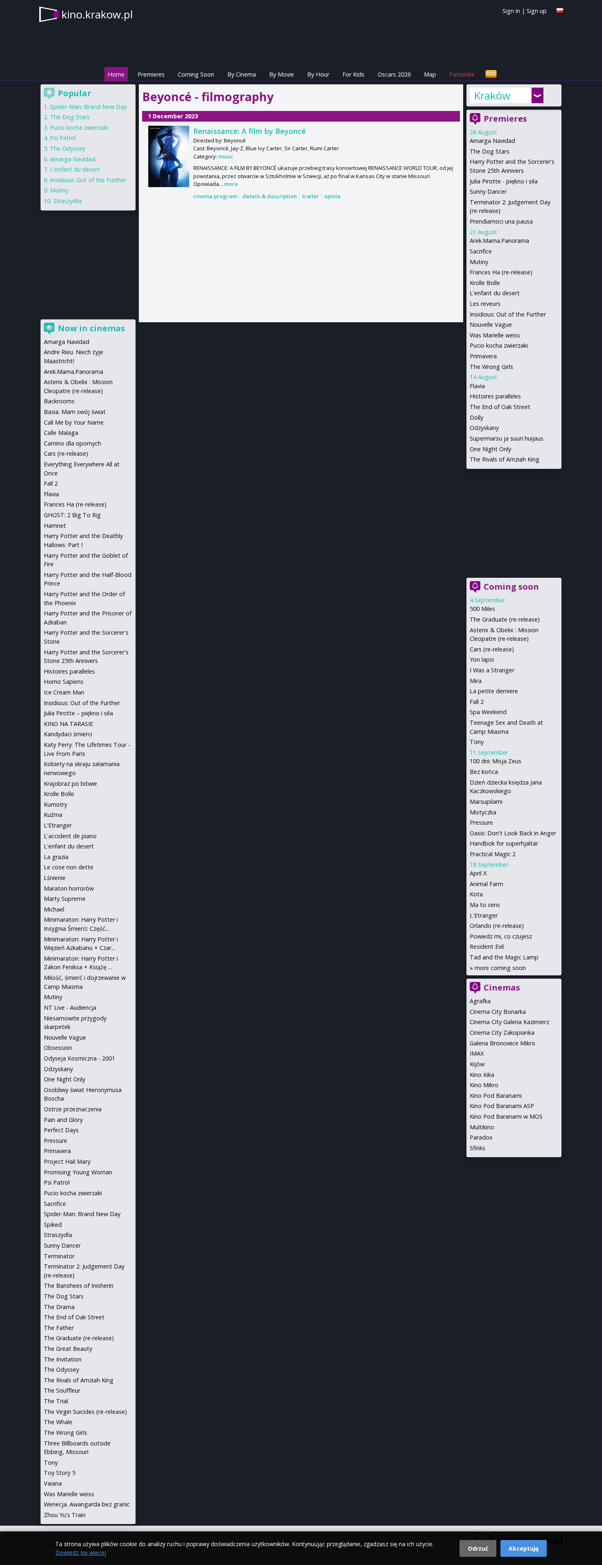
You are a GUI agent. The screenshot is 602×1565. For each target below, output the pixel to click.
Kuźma (53, 815)
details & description (269, 196)
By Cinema (241, 74)
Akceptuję (524, 1548)
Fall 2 (477, 702)
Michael (54, 909)
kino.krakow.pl (97, 14)
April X (478, 873)
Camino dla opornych (72, 443)
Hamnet (55, 525)
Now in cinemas (91, 328)
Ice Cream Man (64, 692)
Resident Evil (487, 946)
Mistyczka (483, 812)
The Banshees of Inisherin (78, 1285)
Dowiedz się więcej (80, 1552)
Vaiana (53, 1483)
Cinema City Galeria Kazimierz (509, 1022)
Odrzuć (478, 1548)
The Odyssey (67, 148)
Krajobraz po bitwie (70, 783)
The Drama (59, 1307)
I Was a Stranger (492, 670)
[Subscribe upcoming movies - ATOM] (491, 74)
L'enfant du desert (495, 293)
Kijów (477, 1064)
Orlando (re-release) (497, 926)
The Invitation (62, 1359)
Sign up (537, 11)
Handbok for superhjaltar (504, 843)
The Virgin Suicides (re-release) (85, 1412)
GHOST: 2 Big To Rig (72, 515)
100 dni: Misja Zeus (495, 761)
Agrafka (480, 1001)
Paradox (481, 1137)
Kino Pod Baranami (496, 1095)
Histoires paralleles (495, 396)
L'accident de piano (70, 836)
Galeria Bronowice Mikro (502, 1043)
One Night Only (490, 449)
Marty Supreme (65, 898)
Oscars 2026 (394, 74)
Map (430, 74)
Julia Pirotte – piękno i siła (78, 713)
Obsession (58, 1048)
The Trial (56, 1401)
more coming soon (500, 968)
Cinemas (502, 987)
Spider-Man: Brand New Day (88, 107)
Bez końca (484, 772)
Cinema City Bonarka (498, 1011)
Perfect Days (61, 1130)
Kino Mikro (484, 1085)
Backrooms (59, 401)
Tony (477, 742)
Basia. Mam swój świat (75, 412)
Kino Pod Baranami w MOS (506, 1116)
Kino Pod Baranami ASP (502, 1106)
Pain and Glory (63, 1120)
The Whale (58, 1422)
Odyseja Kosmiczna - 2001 (79, 1058)
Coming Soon (196, 74)
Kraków (492, 95)
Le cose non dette (68, 867)
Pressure (481, 822)
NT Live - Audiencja (70, 1007)
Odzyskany (484, 428)
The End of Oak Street (500, 407)
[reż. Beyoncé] (168, 156)
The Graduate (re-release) (505, 619)
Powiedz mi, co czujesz (501, 936)
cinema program (215, 196)
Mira (476, 681)
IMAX (477, 1053)
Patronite (462, 74)
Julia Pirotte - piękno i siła (504, 181)
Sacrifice (481, 251)
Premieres (151, 74)
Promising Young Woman (78, 1172)
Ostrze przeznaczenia (73, 1109)
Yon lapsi (482, 659)
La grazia (56, 857)
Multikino (482, 1127)
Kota (476, 894)
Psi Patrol (63, 138)
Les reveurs (485, 304)
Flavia (477, 386)
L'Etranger (484, 915)
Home (116, 74)
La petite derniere (494, 691)
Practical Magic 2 (493, 854)
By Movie (281, 74)
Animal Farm (486, 884)
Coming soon (511, 586)
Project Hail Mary (67, 1161)
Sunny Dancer (488, 191)
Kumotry (55, 804)
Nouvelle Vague (491, 324)
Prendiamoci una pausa (501, 221)
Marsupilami (486, 801)
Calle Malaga (61, 432)
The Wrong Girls (491, 367)
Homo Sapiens (64, 681)
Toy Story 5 (59, 1473)
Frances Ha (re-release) (501, 272)
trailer (310, 196)
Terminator (59, 1256)
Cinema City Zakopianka (502, 1032)
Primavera (483, 356)
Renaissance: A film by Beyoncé (249, 131)
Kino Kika (482, 1075)
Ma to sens (485, 905)
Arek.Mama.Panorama (499, 240)
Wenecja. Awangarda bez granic (87, 1504)
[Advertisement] (301, 261)
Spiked (53, 1224)
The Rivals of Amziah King (504, 459)
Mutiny (479, 262)
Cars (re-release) (492, 649)
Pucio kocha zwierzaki (499, 345)
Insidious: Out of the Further (508, 314)
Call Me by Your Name (74, 422)
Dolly (476, 417)
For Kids (353, 74)
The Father (59, 1328)
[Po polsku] (560, 10)
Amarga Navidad (492, 141)
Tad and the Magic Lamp (504, 957)
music (225, 156)
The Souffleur (62, 1390)
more (231, 184)
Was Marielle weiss (495, 335)
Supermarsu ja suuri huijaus (506, 438)
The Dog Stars (489, 151)
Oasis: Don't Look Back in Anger (513, 833)
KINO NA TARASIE (68, 724)
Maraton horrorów (69, 888)
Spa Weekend (488, 712)
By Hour (318, 74)
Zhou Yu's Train (65, 1515)
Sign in (511, 11)
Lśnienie (55, 878)
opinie (332, 196)
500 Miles (482, 609)
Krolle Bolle (485, 283)
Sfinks (477, 1148)
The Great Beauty (68, 1348)
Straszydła (67, 201)
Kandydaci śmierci (68, 734)
